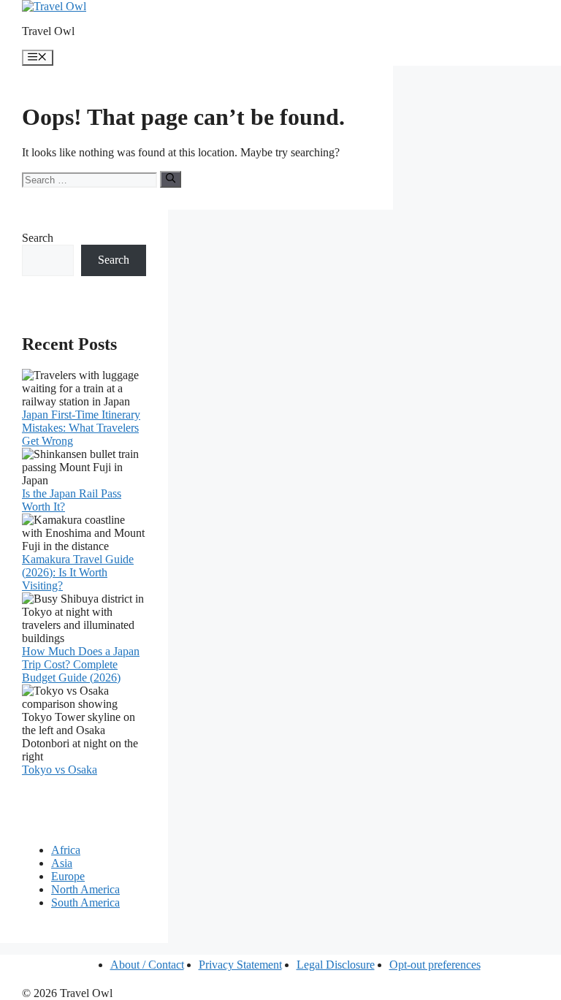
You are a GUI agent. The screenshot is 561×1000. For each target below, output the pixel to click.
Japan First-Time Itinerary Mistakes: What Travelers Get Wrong (81, 427)
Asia (61, 863)
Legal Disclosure (336, 964)
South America (85, 902)
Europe (68, 876)
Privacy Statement (240, 964)
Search (37, 238)
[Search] (170, 179)
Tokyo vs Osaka (59, 769)
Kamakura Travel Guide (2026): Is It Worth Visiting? (78, 572)
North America (85, 889)
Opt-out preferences (435, 964)
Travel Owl (48, 31)
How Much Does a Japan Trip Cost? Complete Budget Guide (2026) (81, 664)
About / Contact (147, 964)
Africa (65, 850)
